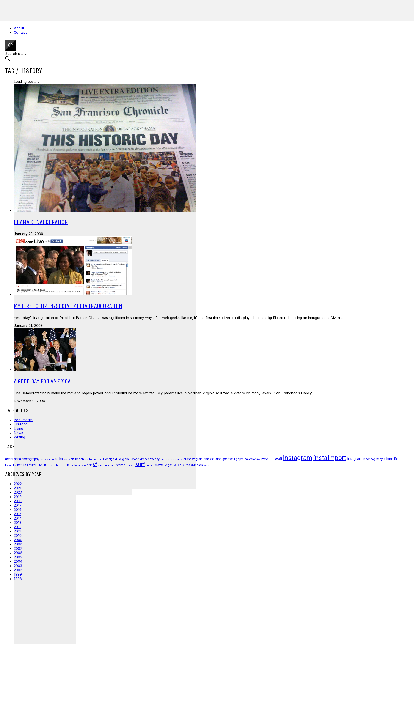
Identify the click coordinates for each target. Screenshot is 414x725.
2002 (18, 570)
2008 (18, 544)
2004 (18, 561)
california (90, 459)
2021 (17, 488)
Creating (20, 424)
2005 (18, 557)
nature (21, 465)
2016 (18, 509)
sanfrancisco (78, 465)
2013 (17, 522)
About (19, 28)
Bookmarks (23, 420)
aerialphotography (26, 459)
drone (135, 459)
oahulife (54, 465)
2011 (17, 531)
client (100, 459)
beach (79, 459)
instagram (297, 457)
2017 (18, 505)
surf (140, 464)
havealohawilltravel (257, 459)
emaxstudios (212, 459)
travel (159, 465)
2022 (18, 484)
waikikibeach (194, 465)
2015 (17, 514)
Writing (19, 437)
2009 (18, 540)
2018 (18, 501)
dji (116, 459)
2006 (18, 553)
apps (67, 459)
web (206, 465)
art (72, 459)
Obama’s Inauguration (41, 222)
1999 (18, 574)
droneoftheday (150, 459)
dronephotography (171, 459)
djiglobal (124, 459)
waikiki (179, 464)
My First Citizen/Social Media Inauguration (68, 306)
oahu (43, 464)
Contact (20, 32)
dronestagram (192, 459)
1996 (18, 579)
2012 (17, 527)
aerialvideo (47, 459)
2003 (18, 566)
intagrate (354, 458)
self (89, 465)
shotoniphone (106, 465)
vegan (168, 465)
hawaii (276, 458)
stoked (120, 465)
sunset (130, 465)
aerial (9, 459)
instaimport (329, 457)
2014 (18, 518)
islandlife (391, 458)
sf (95, 464)
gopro (240, 459)
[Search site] (7, 60)
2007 (18, 548)
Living (18, 428)
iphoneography (373, 459)
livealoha (10, 465)
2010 (18, 535)
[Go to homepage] (10, 49)
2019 (18, 496)
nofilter (31, 465)
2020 (18, 492)
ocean (64, 465)
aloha (59, 459)
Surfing (150, 465)
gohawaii (228, 459)
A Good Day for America (42, 381)
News (18, 433)
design (109, 459)
